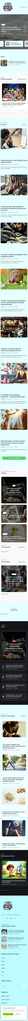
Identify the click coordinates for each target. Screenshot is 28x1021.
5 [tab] (7, 112)
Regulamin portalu (5, 996)
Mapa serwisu (4, 1003)
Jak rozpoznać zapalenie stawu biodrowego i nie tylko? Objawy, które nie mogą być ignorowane (14, 746)
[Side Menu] (26, 7)
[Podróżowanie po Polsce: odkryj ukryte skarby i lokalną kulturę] (14, 31)
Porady (2, 957)
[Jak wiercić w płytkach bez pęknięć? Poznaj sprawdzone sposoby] (14, 233)
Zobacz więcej (21, 547)
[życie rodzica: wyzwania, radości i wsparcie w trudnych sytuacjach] (4, 932)
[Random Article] (21, 7)
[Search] (24, 7)
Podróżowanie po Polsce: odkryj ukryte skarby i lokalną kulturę (14, 676)
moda (2, 345)
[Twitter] (6, 918)
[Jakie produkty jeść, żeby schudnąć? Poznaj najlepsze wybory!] (14, 138)
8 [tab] (12, 112)
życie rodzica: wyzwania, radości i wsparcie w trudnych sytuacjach (14, 666)
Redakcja (3, 164)
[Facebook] (3, 918)
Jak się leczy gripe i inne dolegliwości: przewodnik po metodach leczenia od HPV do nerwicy (13, 208)
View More (23, 716)
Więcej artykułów (22, 79)
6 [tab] (9, 112)
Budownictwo (4, 251)
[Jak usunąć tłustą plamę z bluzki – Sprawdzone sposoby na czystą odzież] (14, 578)
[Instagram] (14, 918)
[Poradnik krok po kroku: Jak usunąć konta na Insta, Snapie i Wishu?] (13, 828)
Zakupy (3, 961)
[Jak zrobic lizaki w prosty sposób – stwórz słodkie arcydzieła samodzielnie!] (14, 533)
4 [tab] (6, 112)
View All (24, 124)
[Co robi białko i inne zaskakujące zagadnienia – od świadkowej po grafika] (14, 373)
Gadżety (3, 968)
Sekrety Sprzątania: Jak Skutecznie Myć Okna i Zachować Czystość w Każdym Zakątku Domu (13, 443)
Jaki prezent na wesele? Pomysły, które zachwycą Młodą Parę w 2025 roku (17, 62)
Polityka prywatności (5, 999)
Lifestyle (3, 392)
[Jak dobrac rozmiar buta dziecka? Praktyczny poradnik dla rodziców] (14, 327)
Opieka (2, 297)
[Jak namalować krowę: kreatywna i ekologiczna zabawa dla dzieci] (14, 870)
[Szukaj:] (14, 986)
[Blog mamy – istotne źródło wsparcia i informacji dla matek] (4, 946)
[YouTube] (10, 918)
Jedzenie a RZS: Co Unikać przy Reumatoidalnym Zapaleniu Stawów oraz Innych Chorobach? (14, 104)
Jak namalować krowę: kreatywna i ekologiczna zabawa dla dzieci (13, 881)
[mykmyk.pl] (7, 7)
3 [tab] (4, 112)
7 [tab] (10, 112)
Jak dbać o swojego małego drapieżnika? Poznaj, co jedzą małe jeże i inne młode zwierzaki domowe (13, 302)
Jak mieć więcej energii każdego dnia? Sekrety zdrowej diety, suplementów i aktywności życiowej (13, 779)
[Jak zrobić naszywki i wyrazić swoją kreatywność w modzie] (14, 490)
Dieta (2, 157)
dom (2, 438)
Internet (4, 841)
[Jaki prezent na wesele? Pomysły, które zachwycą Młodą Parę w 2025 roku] (4, 63)
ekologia (5, 876)
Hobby (2, 971)
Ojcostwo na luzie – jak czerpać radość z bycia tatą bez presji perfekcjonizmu (14, 695)
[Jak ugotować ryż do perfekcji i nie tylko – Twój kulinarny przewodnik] (13, 796)
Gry (2, 975)
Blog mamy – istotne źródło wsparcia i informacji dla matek (15, 686)
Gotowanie (5, 809)
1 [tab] (1, 112)
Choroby (5, 99)
